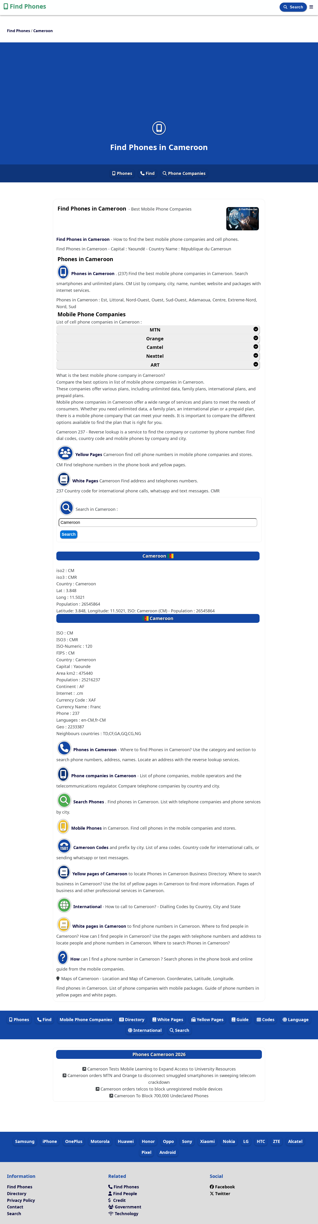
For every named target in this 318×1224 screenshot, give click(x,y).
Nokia (229, 1141)
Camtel (155, 347)
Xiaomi (207, 1141)
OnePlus (73, 1141)
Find (150, 173)
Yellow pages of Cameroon (100, 873)
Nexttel (155, 356)
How (74, 959)
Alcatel (295, 1141)
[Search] (286, 7)
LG (246, 1141)
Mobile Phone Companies (86, 1019)
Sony (187, 1141)
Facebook (224, 1187)
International (87, 906)
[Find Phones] (311, 7)
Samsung (24, 1141)
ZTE (276, 1141)
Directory (134, 1019)
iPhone (50, 1141)
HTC (261, 1141)
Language (298, 1019)
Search (297, 7)
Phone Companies (186, 173)
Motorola (100, 1141)
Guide (242, 1019)
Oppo (168, 1141)
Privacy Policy (21, 1200)
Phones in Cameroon (93, 273)
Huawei (126, 1141)
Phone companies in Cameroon (103, 775)
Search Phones (88, 802)
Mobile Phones (86, 828)
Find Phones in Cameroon (83, 239)
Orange (155, 338)
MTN (155, 330)
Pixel (146, 1152)
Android (167, 1152)
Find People (124, 1193)
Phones (124, 173)
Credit (119, 1200)
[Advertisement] (159, 84)
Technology (126, 1213)
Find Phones (28, 6)
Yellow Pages (88, 454)
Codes (267, 1019)
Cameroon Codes (90, 847)
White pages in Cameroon (99, 926)
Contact (15, 1207)
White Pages (85, 481)
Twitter (222, 1193)
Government (127, 1207)
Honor (148, 1141)
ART (155, 365)
